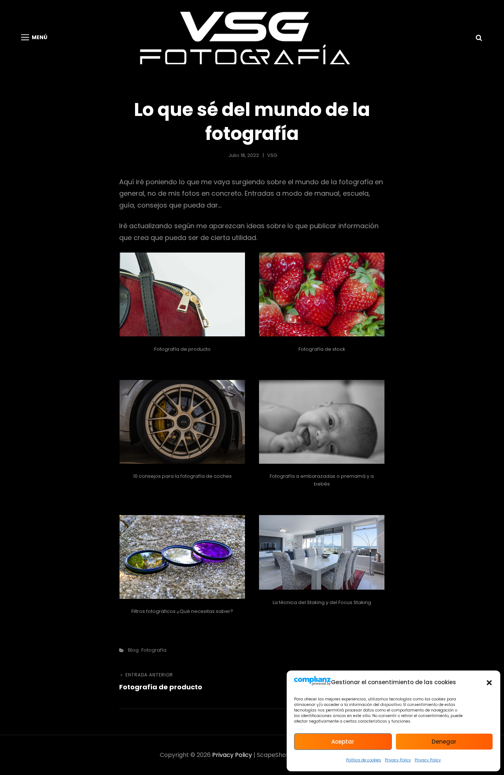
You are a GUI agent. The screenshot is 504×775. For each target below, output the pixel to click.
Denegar (444, 741)
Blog (133, 650)
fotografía (153, 650)
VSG (272, 155)
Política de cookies (363, 760)
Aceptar (342, 741)
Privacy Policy (398, 760)
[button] (489, 682)
